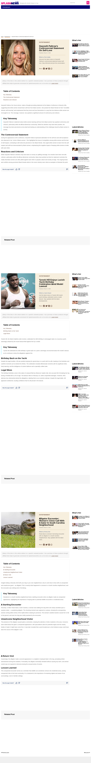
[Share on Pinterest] (49, 69)
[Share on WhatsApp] (52, 69)
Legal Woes (6, 333)
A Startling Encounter (9, 570)
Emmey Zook (47, 531)
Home (2, 36)
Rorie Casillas (47, 57)
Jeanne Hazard (47, 293)
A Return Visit (7, 575)
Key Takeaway (7, 94)
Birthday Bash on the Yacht (11, 331)
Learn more (54, 83)
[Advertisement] (45, 760)
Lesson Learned (7, 577)
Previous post (5, 752)
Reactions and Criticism (10, 100)
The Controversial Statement (11, 97)
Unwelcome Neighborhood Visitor (12, 572)
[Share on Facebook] (44, 69)
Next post (86, 752)
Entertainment (7, 36)
